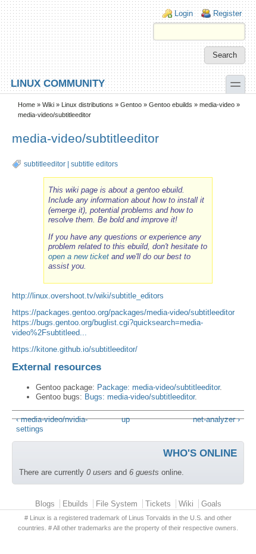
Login (183, 13)
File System (117, 503)
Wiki (48, 104)
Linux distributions (87, 104)
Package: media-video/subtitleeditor (158, 387)
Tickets (158, 503)
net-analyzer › (216, 419)
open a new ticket (78, 256)
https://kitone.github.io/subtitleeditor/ (75, 349)
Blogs (45, 503)
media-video (217, 104)
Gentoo (131, 104)
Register (227, 13)
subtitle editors (94, 164)
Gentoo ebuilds (170, 104)
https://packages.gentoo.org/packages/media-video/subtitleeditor (123, 312)
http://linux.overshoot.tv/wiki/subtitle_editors (88, 295)
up (125, 419)
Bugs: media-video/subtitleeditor (140, 396)
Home (26, 104)
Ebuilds (75, 503)
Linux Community (58, 83)
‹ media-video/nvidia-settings (52, 424)
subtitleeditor (44, 164)
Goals (211, 503)
